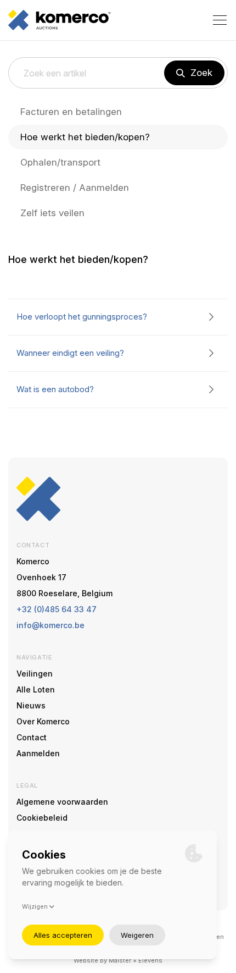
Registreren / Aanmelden (74, 187)
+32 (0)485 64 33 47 (56, 609)
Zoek (201, 72)
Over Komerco (43, 721)
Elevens (150, 960)
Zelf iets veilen (52, 212)
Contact (31, 737)
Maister (120, 960)
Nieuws (31, 705)
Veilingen (34, 673)
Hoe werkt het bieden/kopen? (85, 136)
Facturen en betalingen (71, 111)
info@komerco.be (50, 625)
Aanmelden (38, 753)
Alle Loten (35, 689)
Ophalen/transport (60, 162)
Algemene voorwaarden (62, 801)
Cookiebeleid (42, 817)
